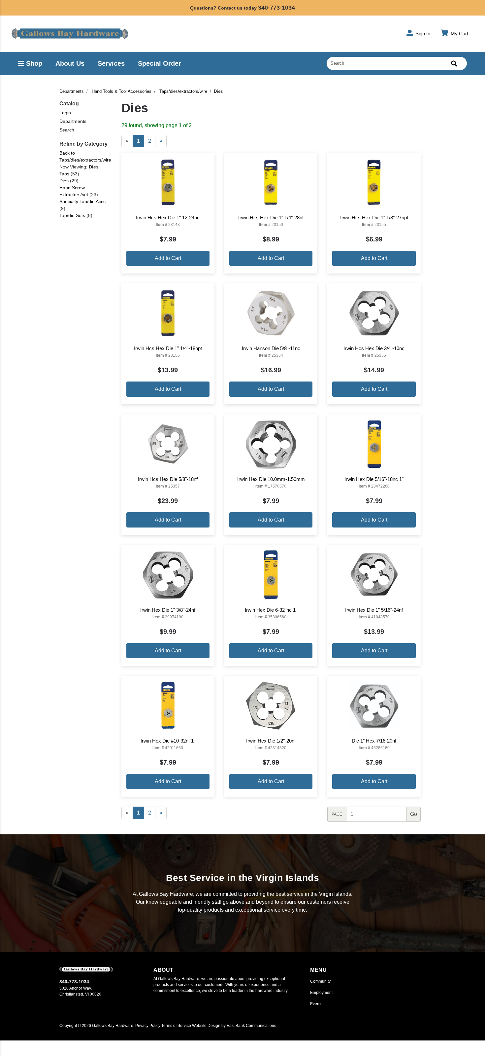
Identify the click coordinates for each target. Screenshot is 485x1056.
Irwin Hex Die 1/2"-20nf (271, 741)
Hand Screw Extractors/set (73, 191)
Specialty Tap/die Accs (82, 201)
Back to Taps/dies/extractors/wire (85, 156)
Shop (33, 63)
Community (320, 981)
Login (65, 112)
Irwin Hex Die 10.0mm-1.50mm (271, 479)
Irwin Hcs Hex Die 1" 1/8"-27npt (374, 217)
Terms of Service (176, 1025)
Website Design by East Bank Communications (234, 1025)
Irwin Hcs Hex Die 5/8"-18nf (168, 479)
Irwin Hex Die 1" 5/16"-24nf (374, 610)
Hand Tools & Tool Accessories (121, 91)
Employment (321, 992)
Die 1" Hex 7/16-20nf (374, 741)
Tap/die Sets (72, 215)
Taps (64, 173)
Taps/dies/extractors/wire (183, 91)
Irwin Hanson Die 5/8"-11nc (271, 348)
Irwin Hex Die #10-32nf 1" (168, 741)
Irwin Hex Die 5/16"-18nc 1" (374, 479)
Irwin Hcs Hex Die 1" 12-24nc (168, 217)
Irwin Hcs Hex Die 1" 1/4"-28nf (271, 217)
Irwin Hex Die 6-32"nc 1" (271, 610)
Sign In (422, 33)
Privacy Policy (147, 1025)
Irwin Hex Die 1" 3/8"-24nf (167, 610)
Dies (64, 180)
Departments (71, 91)
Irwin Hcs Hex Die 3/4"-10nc (373, 348)
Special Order (159, 63)
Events (316, 1003)
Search (66, 129)
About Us (69, 63)
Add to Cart (168, 258)
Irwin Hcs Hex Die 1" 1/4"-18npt (168, 348)
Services (111, 63)
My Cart (458, 33)
